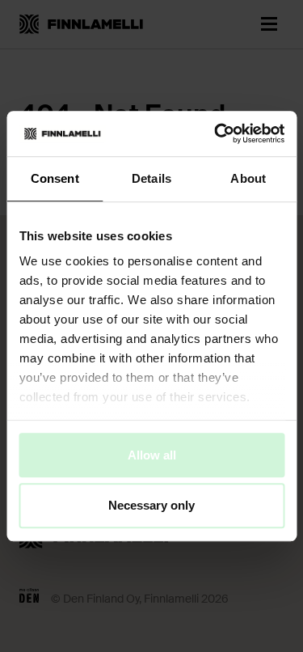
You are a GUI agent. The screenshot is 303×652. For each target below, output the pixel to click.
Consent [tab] (55, 178)
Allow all (152, 455)
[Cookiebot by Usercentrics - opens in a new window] (215, 133)
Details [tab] (151, 178)
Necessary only (151, 506)
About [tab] (248, 178)
